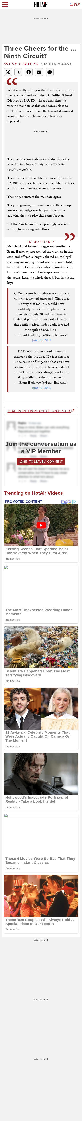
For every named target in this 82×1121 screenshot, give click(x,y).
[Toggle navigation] (5, 4)
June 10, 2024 (41, 339)
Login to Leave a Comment (41, 462)
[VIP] (75, 4)
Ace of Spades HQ (22, 63)
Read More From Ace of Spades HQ (39, 411)
